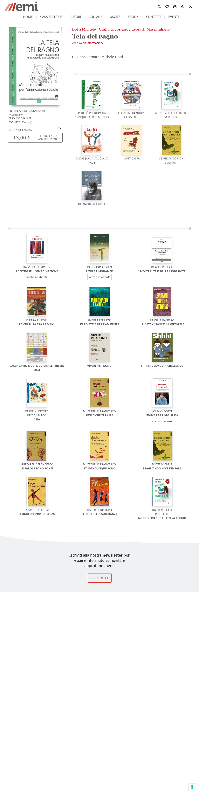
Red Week (80, 43)
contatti (153, 17)
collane (95, 17)
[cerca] (159, 6)
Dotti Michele (84, 29)
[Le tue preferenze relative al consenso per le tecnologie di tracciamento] (192, 787)
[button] (20, 122)
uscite (115, 17)
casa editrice (51, 17)
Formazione (96, 43)
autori (75, 17)
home (28, 17)
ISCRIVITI (99, 577)
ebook (133, 17)
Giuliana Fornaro (113, 29)
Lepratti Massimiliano (151, 29)
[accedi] (190, 6)
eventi (173, 17)
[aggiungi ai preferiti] (59, 129)
